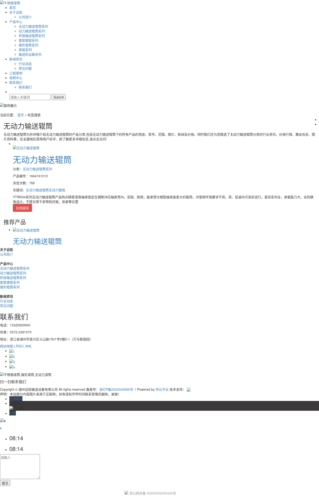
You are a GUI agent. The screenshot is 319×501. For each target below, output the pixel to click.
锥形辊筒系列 (28, 45)
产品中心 (15, 21)
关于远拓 (15, 12)
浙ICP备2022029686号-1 (117, 389)
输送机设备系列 (30, 54)
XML (28, 346)
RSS (19, 346)
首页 (12, 7)
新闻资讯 (15, 59)
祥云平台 (162, 389)
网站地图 (6, 346)
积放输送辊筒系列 (32, 35)
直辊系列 (25, 49)
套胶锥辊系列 (28, 40)
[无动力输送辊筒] (26, 147)
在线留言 (22, 207)
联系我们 (15, 82)
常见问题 (25, 68)
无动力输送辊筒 (42, 159)
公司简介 (25, 16)
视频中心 (15, 77)
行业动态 (25, 63)
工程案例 (15, 73)
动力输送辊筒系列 (32, 31)
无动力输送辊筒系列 (33, 26)
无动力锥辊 (57, 189)
